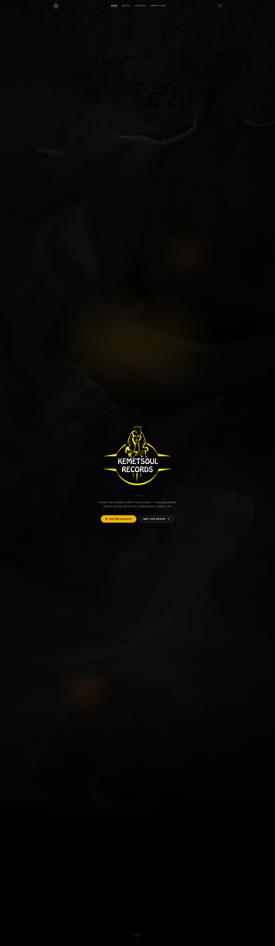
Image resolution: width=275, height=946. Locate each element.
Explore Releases (120, 519)
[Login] (219, 5)
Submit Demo (158, 6)
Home (114, 6)
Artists (126, 6)
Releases (140, 6)
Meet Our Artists (154, 519)
